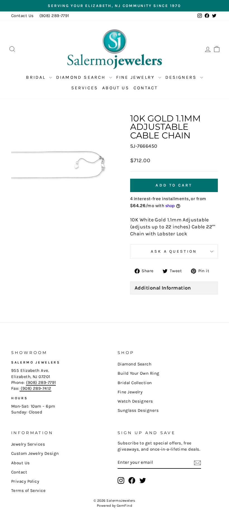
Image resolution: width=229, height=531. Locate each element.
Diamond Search (82, 77)
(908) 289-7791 (54, 15)
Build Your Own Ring (138, 373)
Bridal (36, 77)
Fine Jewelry (136, 77)
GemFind (124, 505)
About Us (115, 87)
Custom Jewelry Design (35, 453)
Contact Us (22, 15)
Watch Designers (135, 401)
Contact (145, 87)
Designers (182, 77)
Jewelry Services (28, 444)
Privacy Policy (25, 481)
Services (84, 87)
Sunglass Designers (138, 410)
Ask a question (174, 251)
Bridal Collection (135, 382)
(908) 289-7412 (35, 388)
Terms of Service (28, 490)
